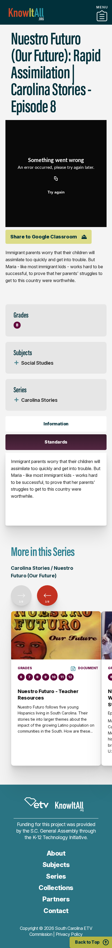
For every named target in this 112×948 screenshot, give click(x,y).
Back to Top (87, 942)
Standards (56, 442)
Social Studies (37, 363)
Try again (56, 192)
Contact (56, 911)
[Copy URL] (56, 179)
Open (16, 363)
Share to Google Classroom (43, 237)
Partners (56, 22)
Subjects (56, 865)
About (56, 853)
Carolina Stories (39, 400)
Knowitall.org (26, 14)
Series (56, 876)
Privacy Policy (69, 934)
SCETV (36, 803)
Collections (56, 888)
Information (56, 423)
